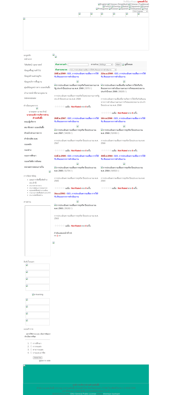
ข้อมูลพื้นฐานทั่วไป (32, 70)
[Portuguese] (102, 9)
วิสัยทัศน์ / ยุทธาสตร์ (33, 65)
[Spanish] (123, 9)
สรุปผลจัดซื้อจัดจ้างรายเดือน (38, 190)
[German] (116, 6)
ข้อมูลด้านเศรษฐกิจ (32, 76)
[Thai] (145, 9)
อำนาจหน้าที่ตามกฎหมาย (35, 93)
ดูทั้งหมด (128, 64)
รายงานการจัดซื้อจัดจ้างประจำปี (39, 193)
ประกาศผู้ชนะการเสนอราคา (38, 188)
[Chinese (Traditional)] (138, 4)
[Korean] (144, 6)
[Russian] (113, 9)
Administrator (30, 98)
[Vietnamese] (135, 9)
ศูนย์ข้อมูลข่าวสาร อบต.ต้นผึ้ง (37, 87)
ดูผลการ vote (44, 361)
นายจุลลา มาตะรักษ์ (38, 115)
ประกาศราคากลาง (35, 186)
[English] (102, 4)
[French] (107, 6)
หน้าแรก (28, 59)
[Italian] (125, 6)
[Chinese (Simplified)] (117, 4)
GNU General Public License (83, 394)
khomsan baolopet (111, 394)
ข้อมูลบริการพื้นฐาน (33, 82)
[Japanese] (134, 6)
